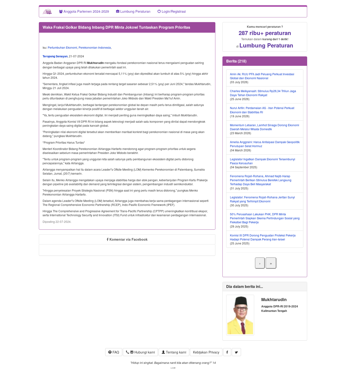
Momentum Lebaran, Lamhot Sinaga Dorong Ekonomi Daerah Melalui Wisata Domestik (264, 127)
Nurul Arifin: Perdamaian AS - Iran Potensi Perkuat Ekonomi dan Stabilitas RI (262, 110)
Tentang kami (175, 352)
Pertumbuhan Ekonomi (62, 47)
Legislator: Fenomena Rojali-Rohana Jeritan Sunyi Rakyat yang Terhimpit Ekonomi (262, 199)
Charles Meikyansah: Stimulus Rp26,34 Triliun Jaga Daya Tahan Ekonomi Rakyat (263, 93)
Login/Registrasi (173, 11)
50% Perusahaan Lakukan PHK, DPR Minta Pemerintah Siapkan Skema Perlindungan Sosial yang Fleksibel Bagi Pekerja (265, 218)
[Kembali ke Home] (47, 11)
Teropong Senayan (55, 56)
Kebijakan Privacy (206, 352)
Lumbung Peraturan (134, 11)
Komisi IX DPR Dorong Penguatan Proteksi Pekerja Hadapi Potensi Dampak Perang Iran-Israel (263, 237)
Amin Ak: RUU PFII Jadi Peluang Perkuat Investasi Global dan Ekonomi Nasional (262, 76)
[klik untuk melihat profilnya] (240, 315)
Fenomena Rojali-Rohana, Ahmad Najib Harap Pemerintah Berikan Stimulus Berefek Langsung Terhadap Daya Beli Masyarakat (260, 180)
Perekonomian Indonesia (95, 47)
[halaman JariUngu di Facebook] (227, 352)
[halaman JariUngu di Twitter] (236, 352)
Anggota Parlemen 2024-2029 (86, 11)
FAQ (115, 352)
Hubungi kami (144, 352)
